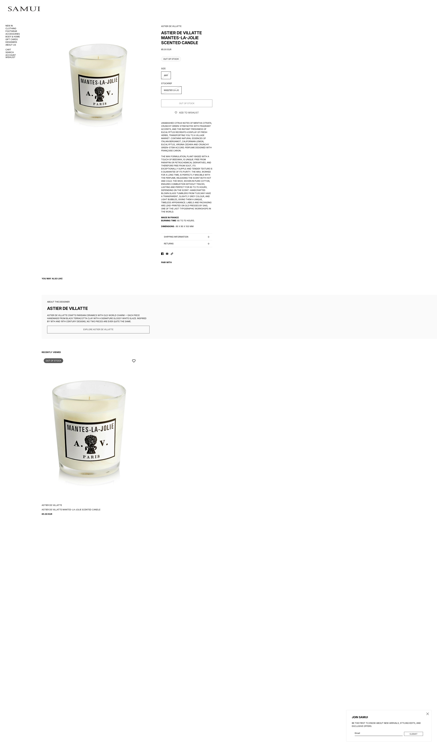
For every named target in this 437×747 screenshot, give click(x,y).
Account (10, 55)
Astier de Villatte (171, 26)
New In (9, 26)
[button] (172, 254)
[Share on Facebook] (162, 254)
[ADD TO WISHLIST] (133, 360)
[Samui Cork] (24, 8)
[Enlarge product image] (99, 82)
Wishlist (10, 57)
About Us (10, 45)
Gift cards (11, 39)
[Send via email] (167, 254)
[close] (427, 714)
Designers (11, 42)
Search (9, 52)
